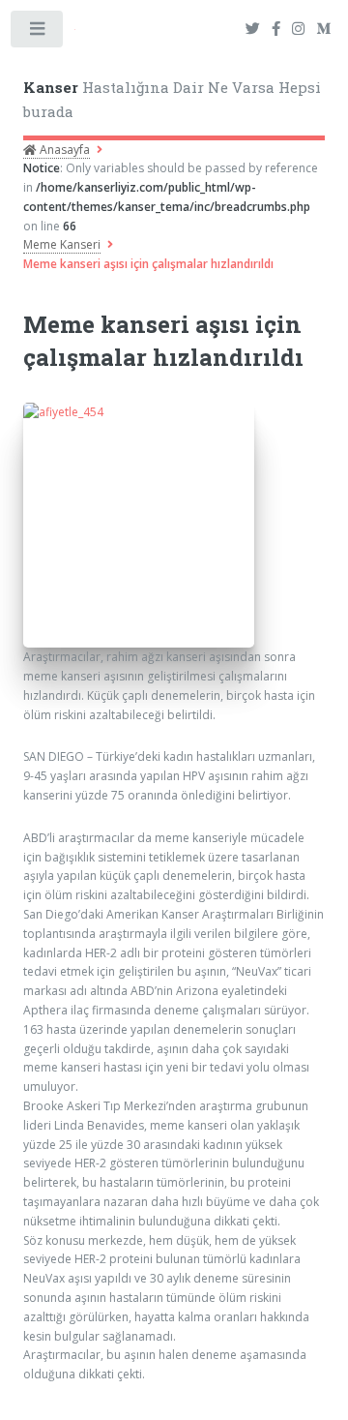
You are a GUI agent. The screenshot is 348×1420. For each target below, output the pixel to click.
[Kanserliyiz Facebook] (276, 29)
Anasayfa (63, 149)
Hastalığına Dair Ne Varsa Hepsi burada (172, 99)
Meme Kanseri (62, 244)
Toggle (37, 33)
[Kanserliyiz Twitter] (253, 29)
